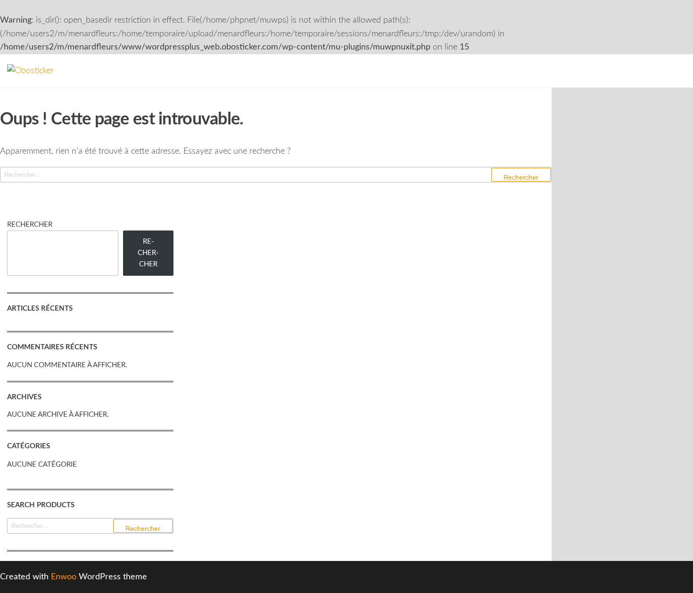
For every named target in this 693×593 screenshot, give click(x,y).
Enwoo (63, 577)
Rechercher (29, 224)
